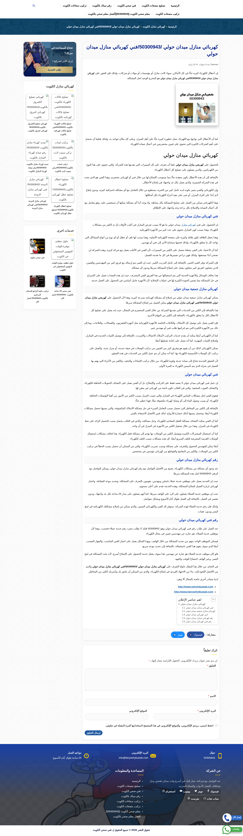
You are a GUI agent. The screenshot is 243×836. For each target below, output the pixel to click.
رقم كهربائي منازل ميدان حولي (199, 618)
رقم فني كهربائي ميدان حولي (199, 621)
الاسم (212, 696)
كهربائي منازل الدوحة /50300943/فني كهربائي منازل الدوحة (37, 204)
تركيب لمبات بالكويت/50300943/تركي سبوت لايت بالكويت (62, 167)
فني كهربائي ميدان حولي (197, 614)
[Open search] (34, 6)
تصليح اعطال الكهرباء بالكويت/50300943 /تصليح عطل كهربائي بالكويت (63, 209)
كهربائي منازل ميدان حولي (193, 604)
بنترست (194, 798)
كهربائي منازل (188, 224)
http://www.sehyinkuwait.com (195, 586)
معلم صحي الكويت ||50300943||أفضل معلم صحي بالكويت (119, 14)
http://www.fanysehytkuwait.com (193, 591)
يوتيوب (186, 791)
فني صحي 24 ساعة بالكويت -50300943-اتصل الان (62, 294)
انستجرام (170, 791)
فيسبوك (194, 634)
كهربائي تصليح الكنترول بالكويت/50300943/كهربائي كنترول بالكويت (37, 127)
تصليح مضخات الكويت (153, 5)
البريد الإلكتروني (207, 710)
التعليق (211, 665)
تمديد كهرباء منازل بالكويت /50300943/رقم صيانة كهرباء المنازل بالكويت (37, 167)
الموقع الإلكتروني (138, 710)
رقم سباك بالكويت (102, 5)
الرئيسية (175, 5)
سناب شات (212, 798)
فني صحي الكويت (126, 5)
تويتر (177, 634)
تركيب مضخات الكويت (167, 14)
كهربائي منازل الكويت (154, 26)
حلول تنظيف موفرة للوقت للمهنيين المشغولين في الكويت (63, 266)
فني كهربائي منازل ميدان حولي (199, 608)
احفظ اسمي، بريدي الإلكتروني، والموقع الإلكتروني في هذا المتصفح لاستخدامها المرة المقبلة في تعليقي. (159, 725)
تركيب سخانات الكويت (74, 5)
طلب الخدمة (54, 69)
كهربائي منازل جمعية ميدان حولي (200, 611)
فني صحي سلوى (37, 257)
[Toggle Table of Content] (212, 599)
